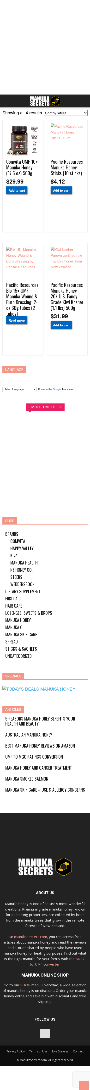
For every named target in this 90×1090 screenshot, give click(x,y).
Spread (11, 641)
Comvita (17, 541)
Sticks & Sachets (21, 649)
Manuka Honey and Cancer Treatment (38, 767)
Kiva (14, 555)
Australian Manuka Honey (28, 734)
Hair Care (13, 606)
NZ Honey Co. (21, 570)
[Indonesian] (35, 379)
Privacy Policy (15, 1051)
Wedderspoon (22, 584)
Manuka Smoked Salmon (26, 778)
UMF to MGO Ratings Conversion (34, 756)
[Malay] (54, 379)
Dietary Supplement (23, 591)
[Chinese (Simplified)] (8, 379)
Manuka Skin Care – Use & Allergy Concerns (45, 789)
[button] (83, 101)
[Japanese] (45, 379)
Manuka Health (24, 562)
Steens (16, 577)
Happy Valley (22, 548)
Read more (17, 320)
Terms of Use (38, 1051)
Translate (67, 389)
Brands (11, 534)
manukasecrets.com (30, 936)
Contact (78, 1051)
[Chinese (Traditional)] (17, 379)
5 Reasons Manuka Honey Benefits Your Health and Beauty (40, 721)
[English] (26, 379)
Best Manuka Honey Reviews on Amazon (40, 745)
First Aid (13, 598)
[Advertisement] (45, 47)
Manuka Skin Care (21, 634)
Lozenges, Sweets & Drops (28, 613)
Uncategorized (18, 656)
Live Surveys (60, 1051)
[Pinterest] (45, 1033)
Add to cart (17, 190)
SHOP (25, 985)
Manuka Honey (18, 620)
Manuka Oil (15, 627)
